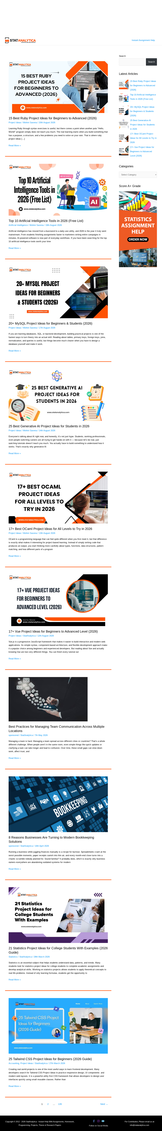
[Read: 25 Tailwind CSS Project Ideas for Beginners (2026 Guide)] (58, 1025)
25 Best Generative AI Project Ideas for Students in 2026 (49, 426)
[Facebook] (94, 1121)
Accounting (14, 1063)
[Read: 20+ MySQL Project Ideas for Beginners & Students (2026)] (58, 292)
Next (104, 1104)
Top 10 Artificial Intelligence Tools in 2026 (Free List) (46, 221)
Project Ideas (15, 122)
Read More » (15, 145)
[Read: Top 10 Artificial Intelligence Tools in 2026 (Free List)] (58, 189)
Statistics (13, 957)
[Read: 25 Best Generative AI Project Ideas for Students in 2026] (58, 395)
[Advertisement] (76, 17)
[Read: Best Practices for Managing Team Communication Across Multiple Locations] (48, 699)
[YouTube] (103, 1121)
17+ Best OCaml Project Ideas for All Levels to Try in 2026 (50, 529)
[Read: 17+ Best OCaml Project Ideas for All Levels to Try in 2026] (58, 497)
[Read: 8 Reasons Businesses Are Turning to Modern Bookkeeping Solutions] (58, 804)
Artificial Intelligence (18, 225)
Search (122, 56)
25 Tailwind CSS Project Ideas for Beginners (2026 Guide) (50, 1059)
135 (60, 1104)
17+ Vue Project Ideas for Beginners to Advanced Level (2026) (53, 631)
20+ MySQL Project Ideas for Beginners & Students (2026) (50, 323)
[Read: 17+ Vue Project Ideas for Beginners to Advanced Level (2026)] (58, 600)
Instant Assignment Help (143, 40)
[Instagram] (98, 1121)
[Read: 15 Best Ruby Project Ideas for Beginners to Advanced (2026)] (58, 87)
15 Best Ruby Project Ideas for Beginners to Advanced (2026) (53, 118)
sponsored (13, 735)
